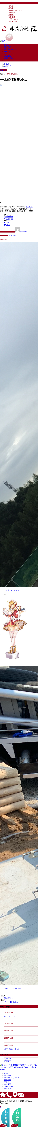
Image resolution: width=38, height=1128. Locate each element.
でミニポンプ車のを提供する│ (19, 1067)
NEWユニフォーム (11, 1016)
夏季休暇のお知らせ (12, 1049)
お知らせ (12, 235)
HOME (11, 6)
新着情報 (7, 1061)
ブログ (11, 15)
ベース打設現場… (11, 1002)
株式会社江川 (25, 232)
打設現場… (8, 998)
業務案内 (11, 8)
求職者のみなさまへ (16, 10)
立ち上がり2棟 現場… (12, 590)
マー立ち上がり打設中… (13, 988)
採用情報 (11, 13)
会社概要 (11, 17)
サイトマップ (13, 21)
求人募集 (29, 207)
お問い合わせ (13, 19)
